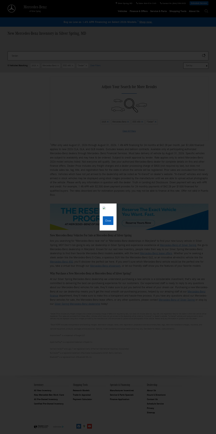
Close (108, 220)
